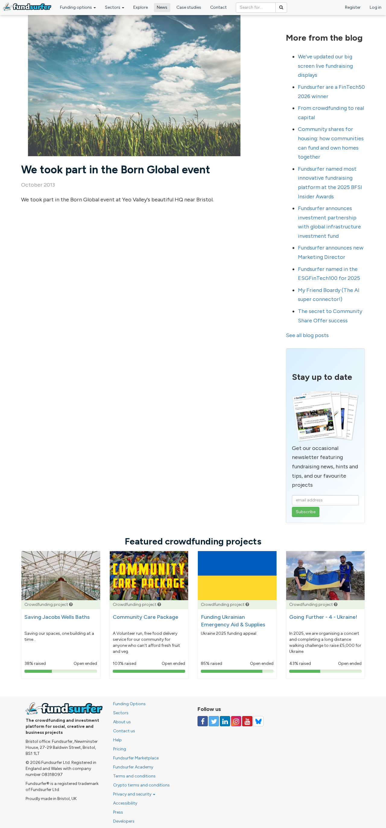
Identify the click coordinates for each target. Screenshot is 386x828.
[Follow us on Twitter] (214, 721)
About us (122, 721)
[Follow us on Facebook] (203, 721)
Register (353, 7)
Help (117, 740)
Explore (140, 7)
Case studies (188, 7)
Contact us (124, 730)
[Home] (27, 7)
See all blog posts (307, 335)
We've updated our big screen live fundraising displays (325, 65)
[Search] (281, 7)
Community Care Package (145, 617)
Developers (123, 821)
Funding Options (129, 703)
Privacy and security (132, 794)
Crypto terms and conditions (141, 785)
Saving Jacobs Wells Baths (57, 617)
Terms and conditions (134, 776)
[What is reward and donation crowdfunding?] (71, 604)
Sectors (113, 7)
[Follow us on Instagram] (236, 721)
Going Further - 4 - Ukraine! (323, 617)
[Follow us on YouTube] (247, 721)
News (162, 7)
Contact (218, 7)
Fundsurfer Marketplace (136, 758)
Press (118, 812)
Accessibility (125, 803)
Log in (375, 7)
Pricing (119, 749)
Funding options (76, 7)
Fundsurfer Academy (133, 767)
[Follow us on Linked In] (225, 721)
